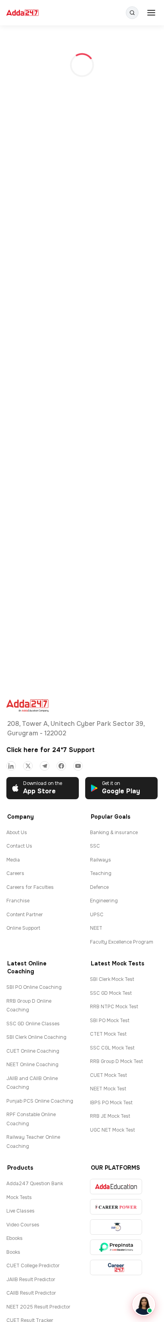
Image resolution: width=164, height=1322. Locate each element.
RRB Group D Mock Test (116, 1061)
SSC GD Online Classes (33, 1024)
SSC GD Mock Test (111, 993)
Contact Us (19, 846)
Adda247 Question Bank (34, 1183)
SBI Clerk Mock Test (112, 979)
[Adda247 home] (22, 13)
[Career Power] (116, 1207)
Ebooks (14, 1238)
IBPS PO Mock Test (111, 1102)
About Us (16, 832)
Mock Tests (19, 1197)
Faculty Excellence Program (121, 942)
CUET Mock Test (108, 1075)
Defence (99, 887)
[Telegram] (44, 766)
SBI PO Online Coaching (34, 987)
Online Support (23, 928)
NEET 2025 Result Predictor (38, 1307)
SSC (95, 846)
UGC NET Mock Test (112, 1130)
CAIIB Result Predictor (31, 1293)
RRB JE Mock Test (110, 1116)
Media (13, 860)
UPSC (96, 914)
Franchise (17, 901)
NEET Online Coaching (32, 1064)
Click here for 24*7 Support (50, 750)
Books (13, 1252)
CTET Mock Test (108, 1034)
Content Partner (24, 914)
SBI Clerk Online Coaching (36, 1037)
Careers (15, 873)
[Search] (132, 12)
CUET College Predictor (33, 1266)
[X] (28, 766)
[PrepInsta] (116, 1247)
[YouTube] (78, 766)
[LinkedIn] (11, 766)
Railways (100, 860)
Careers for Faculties (30, 887)
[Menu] (151, 12)
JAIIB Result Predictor (30, 1279)
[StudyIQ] (116, 1227)
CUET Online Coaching (32, 1051)
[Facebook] (61, 766)
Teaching (100, 873)
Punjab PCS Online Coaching (39, 1101)
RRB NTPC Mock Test (114, 1006)
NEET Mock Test (108, 1089)
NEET (96, 928)
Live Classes (20, 1211)
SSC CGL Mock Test (112, 1048)
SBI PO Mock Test (109, 1020)
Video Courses (22, 1225)
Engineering (104, 901)
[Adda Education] (116, 1186)
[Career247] (116, 1267)
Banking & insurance (114, 832)
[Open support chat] (143, 1304)
